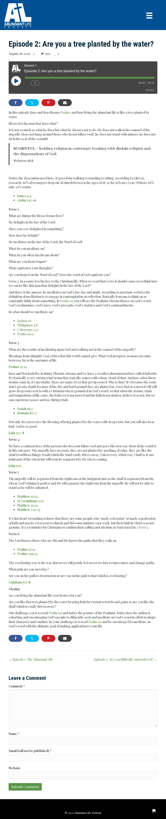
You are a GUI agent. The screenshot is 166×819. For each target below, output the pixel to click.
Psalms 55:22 (18, 367)
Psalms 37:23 (26, 549)
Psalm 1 (66, 112)
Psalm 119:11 (25, 334)
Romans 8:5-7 (27, 413)
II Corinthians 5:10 (30, 501)
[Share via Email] (65, 102)
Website (14, 768)
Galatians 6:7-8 (19, 582)
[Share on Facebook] (15, 102)
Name (14, 734)
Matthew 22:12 (27, 496)
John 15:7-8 (16, 433)
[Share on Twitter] (32, 102)
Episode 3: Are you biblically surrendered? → (125, 659)
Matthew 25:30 (27, 505)
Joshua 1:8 (24, 321)
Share (149, 90)
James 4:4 (24, 196)
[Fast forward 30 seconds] (43, 83)
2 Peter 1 (142, 527)
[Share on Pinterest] (48, 102)
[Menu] (149, 15)
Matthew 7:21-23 (28, 510)
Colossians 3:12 (27, 330)
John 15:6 (15, 466)
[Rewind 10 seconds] (27, 83)
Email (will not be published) (30, 751)
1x (35, 82)
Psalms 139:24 (27, 554)
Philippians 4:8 (27, 325)
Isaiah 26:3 (25, 409)
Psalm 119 (66, 301)
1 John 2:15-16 (26, 200)
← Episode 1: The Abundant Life (31, 659)
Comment (17, 686)
